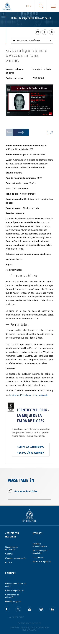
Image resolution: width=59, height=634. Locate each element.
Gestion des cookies (29, 623)
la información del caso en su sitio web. (28, 395)
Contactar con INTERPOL (11, 548)
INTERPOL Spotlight (42, 562)
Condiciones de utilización (12, 596)
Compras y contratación (15, 558)
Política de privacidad (14, 590)
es (27, 6)
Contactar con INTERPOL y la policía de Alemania (30, 449)
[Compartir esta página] (45, 32)
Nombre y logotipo (13, 601)
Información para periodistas (40, 551)
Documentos (38, 557)
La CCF (8, 562)
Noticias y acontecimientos (40, 545)
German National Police (25, 491)
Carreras (9, 554)
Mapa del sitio (16, 617)
